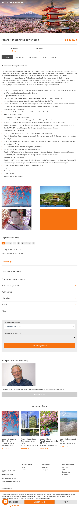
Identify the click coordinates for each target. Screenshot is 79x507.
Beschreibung (20, 57)
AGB (63, 470)
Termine (53, 57)
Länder (24, 470)
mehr (65, 502)
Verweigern (13, 502)
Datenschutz (66, 472)
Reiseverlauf (33, 57)
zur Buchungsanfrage (39, 346)
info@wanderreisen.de (9, 481)
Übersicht (7, 57)
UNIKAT (9, 488)
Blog (23, 467)
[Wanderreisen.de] (13, 3)
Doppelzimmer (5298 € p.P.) (13, 333)
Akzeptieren (39, 502)
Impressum (65, 474)
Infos (44, 57)
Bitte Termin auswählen (12, 322)
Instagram (45, 470)
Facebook (45, 467)
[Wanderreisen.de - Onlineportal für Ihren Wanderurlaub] (9, 465)
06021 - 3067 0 (7, 474)
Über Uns (65, 467)
